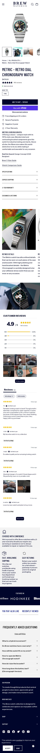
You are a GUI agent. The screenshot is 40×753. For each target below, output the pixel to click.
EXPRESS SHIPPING (8, 180)
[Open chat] (33, 746)
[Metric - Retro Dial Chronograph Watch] (7, 52)
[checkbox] (21, 396)
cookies (19, 740)
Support (5, 724)
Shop (3, 716)
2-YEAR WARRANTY (8, 188)
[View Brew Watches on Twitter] (18, 731)
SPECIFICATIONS (7, 172)
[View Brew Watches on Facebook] (13, 731)
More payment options (20, 112)
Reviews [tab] (9, 389)
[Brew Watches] (20, 4)
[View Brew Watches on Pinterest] (23, 731)
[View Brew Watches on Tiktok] (8, 731)
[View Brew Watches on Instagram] (3, 731)
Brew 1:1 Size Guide (9, 160)
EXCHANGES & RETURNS (9, 196)
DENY (18, 748)
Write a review (20, 381)
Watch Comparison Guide (12, 165)
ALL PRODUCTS (14, 60)
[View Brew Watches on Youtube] (28, 731)
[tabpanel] (20, 458)
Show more (20, 518)
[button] (32, 4)
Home (4, 60)
